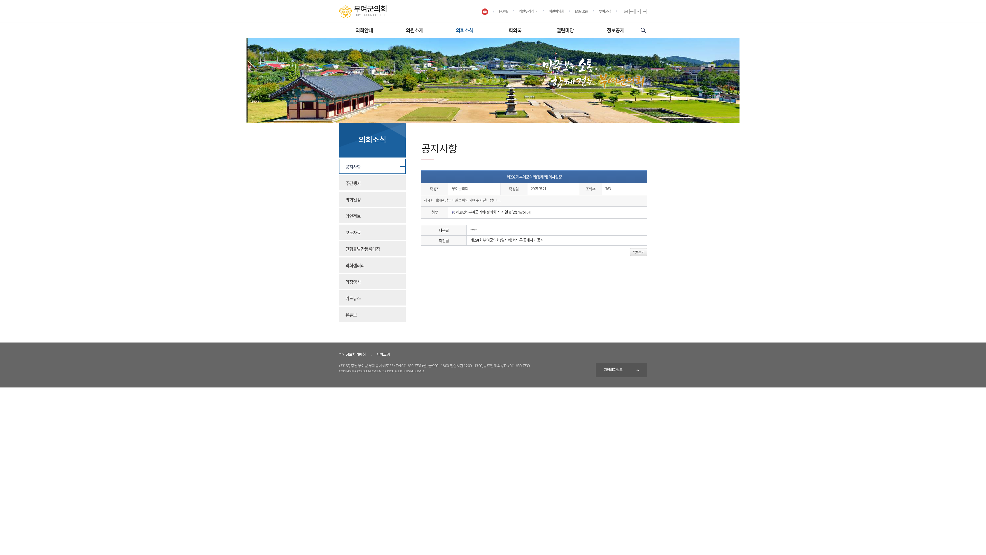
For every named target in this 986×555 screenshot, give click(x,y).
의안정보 (353, 216)
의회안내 (364, 30)
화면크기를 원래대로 (638, 11)
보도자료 (353, 232)
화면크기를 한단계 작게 (644, 11)
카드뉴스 (353, 298)
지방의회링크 (613, 370)
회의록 (515, 30)
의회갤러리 (355, 265)
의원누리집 (526, 11)
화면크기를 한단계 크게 (631, 11)
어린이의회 (556, 11)
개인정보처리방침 (352, 355)
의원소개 (414, 30)
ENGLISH (581, 11)
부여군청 (605, 11)
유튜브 (351, 314)
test (473, 230)
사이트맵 (383, 355)
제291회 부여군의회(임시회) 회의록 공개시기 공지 (507, 240)
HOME (503, 11)
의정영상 (353, 282)
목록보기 (638, 252)
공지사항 (353, 166)
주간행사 (353, 183)
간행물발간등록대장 (362, 249)
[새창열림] (485, 11)
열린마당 (565, 30)
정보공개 (615, 30)
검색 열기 (643, 30)
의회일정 (353, 199)
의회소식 (464, 30)
